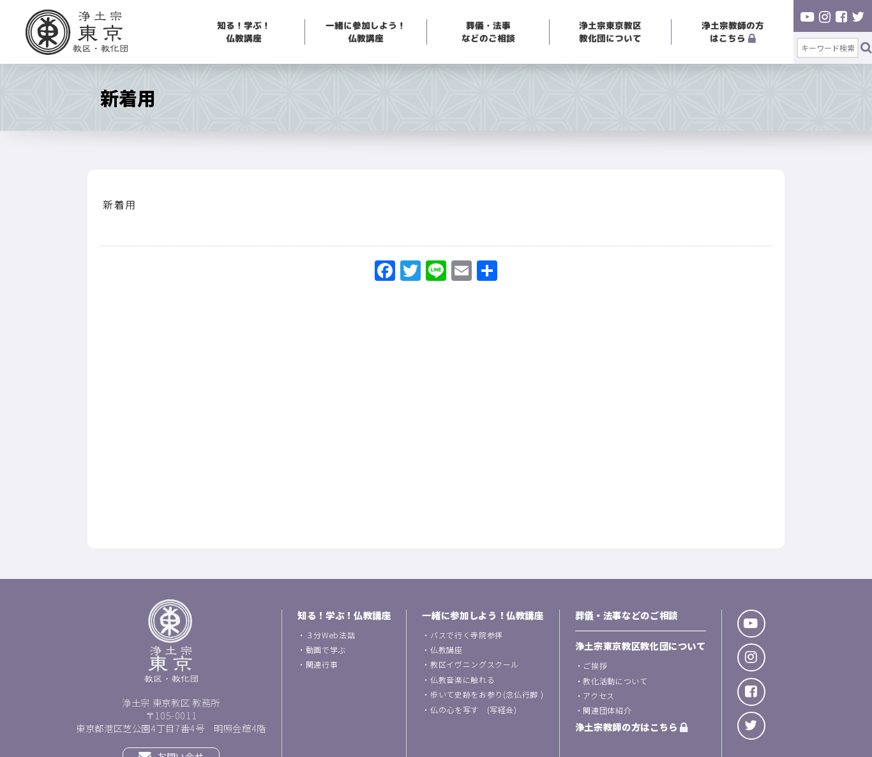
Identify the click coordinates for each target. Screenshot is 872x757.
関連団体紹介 (607, 710)
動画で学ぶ (326, 649)
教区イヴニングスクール (474, 664)
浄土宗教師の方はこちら (732, 31)
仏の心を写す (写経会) (473, 709)
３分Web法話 (330, 634)
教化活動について (615, 680)
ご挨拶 (595, 665)
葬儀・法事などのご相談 (488, 31)
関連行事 (322, 664)
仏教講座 (446, 649)
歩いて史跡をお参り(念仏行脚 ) (486, 694)
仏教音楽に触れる (462, 679)
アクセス (599, 695)
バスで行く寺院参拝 (466, 634)
